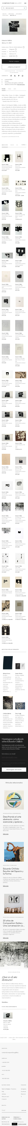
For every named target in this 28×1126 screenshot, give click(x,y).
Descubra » (5, 1002)
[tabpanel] (14, 115)
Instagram (23, 1089)
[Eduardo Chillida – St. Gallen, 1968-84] (7, 229)
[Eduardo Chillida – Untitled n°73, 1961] (7, 605)
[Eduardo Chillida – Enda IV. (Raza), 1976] (7, 180)
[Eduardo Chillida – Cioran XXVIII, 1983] (20, 325)
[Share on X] (15, 76)
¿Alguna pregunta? (14, 67)
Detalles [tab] (3, 88)
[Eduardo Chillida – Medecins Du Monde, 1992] (7, 156)
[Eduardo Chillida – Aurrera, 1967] (7, 484)
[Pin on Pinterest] (18, 75)
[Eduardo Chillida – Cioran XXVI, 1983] (20, 276)
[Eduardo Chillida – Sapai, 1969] (7, 253)
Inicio (4, 13)
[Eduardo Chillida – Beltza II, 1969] (20, 414)
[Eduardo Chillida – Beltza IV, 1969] (20, 394)
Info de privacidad (22, 1124)
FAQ (3, 1091)
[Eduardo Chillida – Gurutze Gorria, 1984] (7, 629)
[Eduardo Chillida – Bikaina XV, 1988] (20, 582)
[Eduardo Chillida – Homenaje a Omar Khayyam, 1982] (20, 459)
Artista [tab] (9, 88)
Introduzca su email (8, 754)
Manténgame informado (14, 770)
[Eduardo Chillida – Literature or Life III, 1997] (7, 582)
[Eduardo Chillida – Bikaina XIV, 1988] (20, 533)
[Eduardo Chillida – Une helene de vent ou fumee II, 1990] (20, 508)
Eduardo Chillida (7, 40)
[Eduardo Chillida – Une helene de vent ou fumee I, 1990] (7, 508)
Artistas (11, 13)
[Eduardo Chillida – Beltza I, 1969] (7, 436)
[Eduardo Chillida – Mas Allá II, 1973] (7, 459)
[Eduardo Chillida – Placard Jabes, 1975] (7, 205)
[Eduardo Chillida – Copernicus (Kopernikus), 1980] (7, 276)
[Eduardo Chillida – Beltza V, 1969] (7, 394)
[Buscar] (24, 8)
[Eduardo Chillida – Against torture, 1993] (20, 484)
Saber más (5, 834)
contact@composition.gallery (10, 1052)
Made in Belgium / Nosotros (9, 1089)
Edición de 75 (12, 54)
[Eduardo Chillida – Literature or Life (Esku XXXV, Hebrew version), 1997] (20, 349)
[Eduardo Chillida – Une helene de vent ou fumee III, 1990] (7, 533)
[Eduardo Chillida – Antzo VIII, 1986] (7, 374)
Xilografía (11, 49)
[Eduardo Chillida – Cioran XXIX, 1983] (7, 349)
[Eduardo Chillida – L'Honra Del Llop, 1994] (20, 301)
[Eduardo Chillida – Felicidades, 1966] (20, 374)
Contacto (4, 1099)
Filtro (23, 144)
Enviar (24, 1110)
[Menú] (25, 3)
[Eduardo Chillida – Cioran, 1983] (20, 229)
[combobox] (14, 8)
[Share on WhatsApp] (22, 76)
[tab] (5, 146)
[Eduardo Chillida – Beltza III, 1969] (7, 414)
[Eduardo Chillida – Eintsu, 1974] (20, 156)
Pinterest (23, 1094)
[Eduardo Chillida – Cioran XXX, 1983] (7, 325)
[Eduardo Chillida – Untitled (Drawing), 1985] (20, 205)
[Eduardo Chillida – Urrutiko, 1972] (20, 253)
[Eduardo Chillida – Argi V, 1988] (20, 558)
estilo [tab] (15, 88)
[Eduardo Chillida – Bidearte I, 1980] (20, 605)
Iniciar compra (14, 61)
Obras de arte (5, 1096)
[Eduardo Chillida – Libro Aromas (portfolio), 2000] (20, 180)
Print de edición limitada (15, 47)
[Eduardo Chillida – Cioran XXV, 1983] (7, 301)
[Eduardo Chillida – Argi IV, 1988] (7, 558)
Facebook (23, 1091)
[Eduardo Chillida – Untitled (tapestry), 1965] (20, 436)
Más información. (21, 84)
